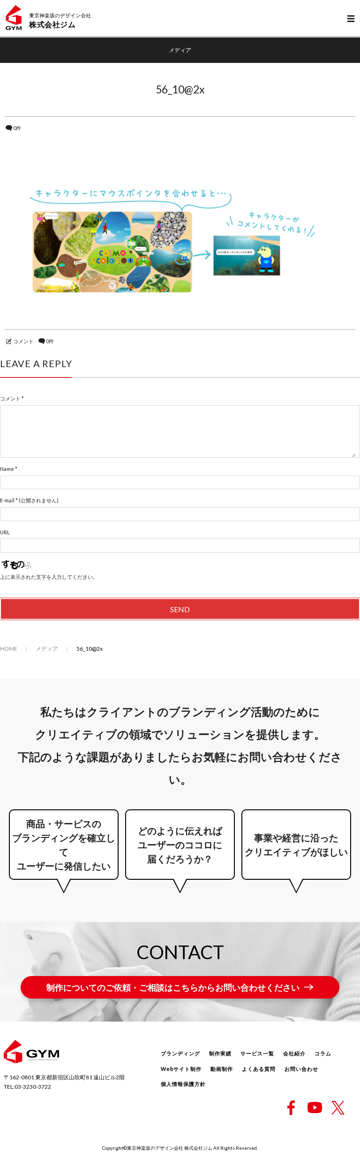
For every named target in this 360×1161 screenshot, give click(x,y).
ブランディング (180, 1053)
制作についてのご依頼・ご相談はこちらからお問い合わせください (173, 987)
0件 (17, 128)
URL (5, 532)
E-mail (7, 500)
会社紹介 (294, 1053)
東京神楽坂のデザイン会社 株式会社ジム (169, 1148)
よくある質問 (259, 1069)
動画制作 (221, 1069)
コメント (23, 341)
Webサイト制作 (181, 1069)
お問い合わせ (301, 1069)
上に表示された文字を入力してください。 (49, 577)
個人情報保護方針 (183, 1084)
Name (7, 469)
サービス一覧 (257, 1053)
